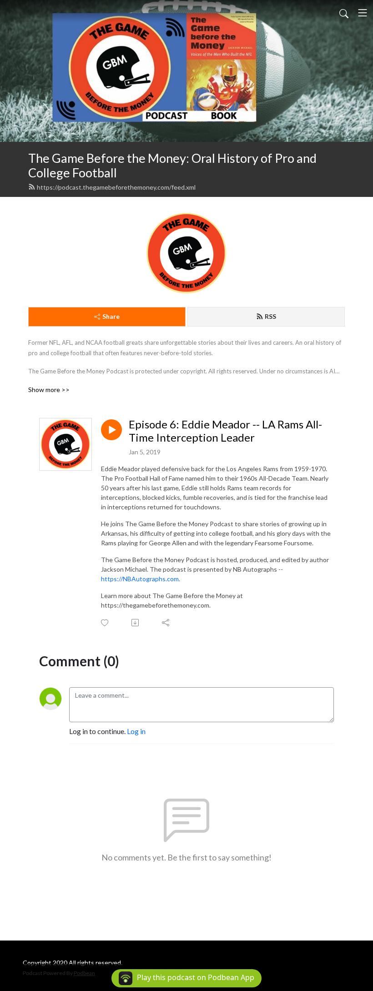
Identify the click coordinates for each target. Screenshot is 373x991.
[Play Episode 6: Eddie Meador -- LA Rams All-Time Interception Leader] (111, 429)
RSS (270, 316)
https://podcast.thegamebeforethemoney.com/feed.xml (116, 187)
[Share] (166, 622)
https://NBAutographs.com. (140, 579)
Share (111, 316)
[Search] (344, 13)
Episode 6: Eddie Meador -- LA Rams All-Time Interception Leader (225, 431)
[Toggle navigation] (362, 12)
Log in (136, 731)
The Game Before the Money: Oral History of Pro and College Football (172, 166)
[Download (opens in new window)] (136, 622)
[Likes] (105, 623)
